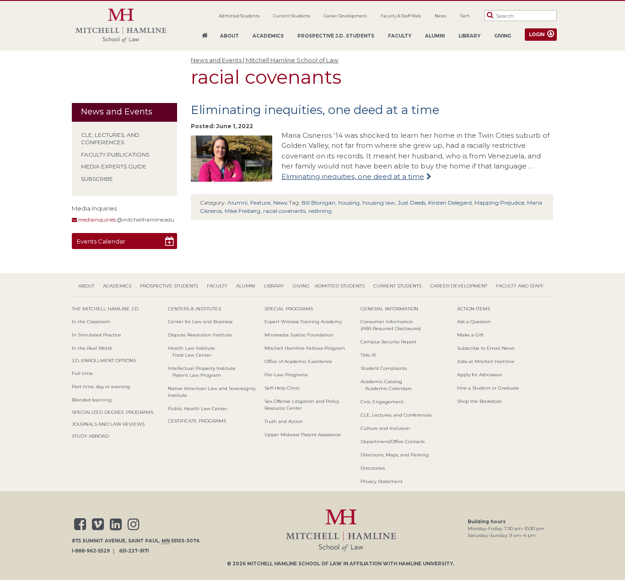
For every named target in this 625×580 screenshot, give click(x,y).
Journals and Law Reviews (108, 424)
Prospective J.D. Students (335, 36)
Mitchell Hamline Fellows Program (304, 348)
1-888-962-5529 (91, 551)
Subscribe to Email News (485, 348)
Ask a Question (474, 322)
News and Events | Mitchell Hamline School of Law (265, 60)
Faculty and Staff (520, 286)
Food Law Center (191, 355)
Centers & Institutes (194, 309)
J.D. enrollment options (104, 360)
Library (469, 36)
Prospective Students (169, 286)
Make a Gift (470, 335)
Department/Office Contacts (393, 441)
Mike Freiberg (242, 210)
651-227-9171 (134, 551)
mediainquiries (96, 220)
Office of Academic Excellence (298, 361)
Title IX (368, 355)
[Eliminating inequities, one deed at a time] (231, 176)
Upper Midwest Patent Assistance (302, 435)
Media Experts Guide (113, 166)
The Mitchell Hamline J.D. (105, 309)
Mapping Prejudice (499, 202)
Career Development (345, 15)
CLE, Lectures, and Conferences (110, 138)
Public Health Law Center (197, 409)
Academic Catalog (381, 382)
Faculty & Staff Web (401, 15)
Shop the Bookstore (479, 401)
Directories (373, 468)
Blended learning (92, 400)
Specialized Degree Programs (112, 412)
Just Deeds (412, 202)
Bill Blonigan (318, 202)
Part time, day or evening (101, 387)
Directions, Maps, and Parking (395, 455)
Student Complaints (384, 368)
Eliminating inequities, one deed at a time (315, 110)
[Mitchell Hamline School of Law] (120, 26)
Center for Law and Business (200, 322)
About (229, 36)
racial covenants (284, 210)
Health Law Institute (191, 348)
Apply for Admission (479, 375)
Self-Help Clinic (282, 388)
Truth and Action (283, 421)
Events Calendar (101, 241)
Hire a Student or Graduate (488, 388)
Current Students (291, 15)
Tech (465, 15)
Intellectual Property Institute (202, 368)
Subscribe (97, 178)
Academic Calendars (388, 388)
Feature (260, 202)
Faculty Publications (115, 154)
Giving (502, 36)
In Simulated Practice (96, 335)
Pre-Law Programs (285, 375)
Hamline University (426, 564)
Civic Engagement (382, 402)
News (440, 15)
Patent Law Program (196, 375)
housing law (378, 202)
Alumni (435, 36)
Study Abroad (90, 436)
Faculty (399, 36)
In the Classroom (91, 322)
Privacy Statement (382, 481)
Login (536, 35)
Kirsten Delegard (450, 202)
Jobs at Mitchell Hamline (486, 361)
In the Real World (92, 348)
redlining (320, 210)
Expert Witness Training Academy (303, 322)
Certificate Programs (197, 421)
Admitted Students (239, 15)
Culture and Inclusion (385, 428)
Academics (268, 36)
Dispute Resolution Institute (200, 335)
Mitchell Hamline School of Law (294, 564)
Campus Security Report (388, 342)
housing (349, 202)
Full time (82, 373)
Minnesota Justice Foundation (299, 335)
